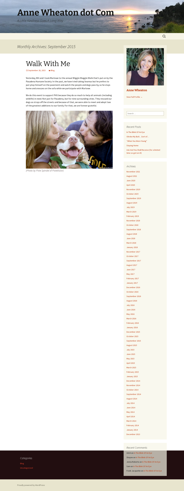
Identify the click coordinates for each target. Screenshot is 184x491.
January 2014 (132, 430)
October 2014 (132, 389)
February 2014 (132, 425)
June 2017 (130, 269)
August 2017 (131, 265)
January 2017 (132, 283)
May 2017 (130, 274)
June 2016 (130, 309)
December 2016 (133, 287)
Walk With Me (48, 64)
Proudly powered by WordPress (31, 485)
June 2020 (130, 180)
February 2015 (132, 372)
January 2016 (132, 327)
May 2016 (130, 314)
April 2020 (130, 185)
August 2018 (131, 234)
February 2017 (132, 278)
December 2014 (133, 381)
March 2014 (131, 421)
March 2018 (131, 243)
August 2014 (131, 398)
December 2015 (133, 332)
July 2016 (130, 305)
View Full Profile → (134, 97)
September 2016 (133, 296)
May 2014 (130, 412)
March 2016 (131, 318)
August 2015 (131, 345)
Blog (53, 70)
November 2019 (133, 189)
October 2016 (132, 292)
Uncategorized (26, 468)
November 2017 (133, 251)
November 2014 (133, 385)
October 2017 (132, 256)
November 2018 (133, 220)
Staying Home (132, 145)
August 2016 (131, 300)
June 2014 (130, 407)
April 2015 (130, 363)
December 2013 (133, 434)
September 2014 (133, 394)
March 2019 (131, 211)
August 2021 (131, 176)
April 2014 (130, 416)
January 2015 (132, 376)
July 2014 (130, 403)
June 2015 (130, 354)
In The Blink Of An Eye (135, 132)
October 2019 (132, 194)
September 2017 (133, 260)
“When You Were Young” (136, 141)
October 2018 (132, 225)
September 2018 (133, 229)
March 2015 (131, 367)
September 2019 (133, 198)
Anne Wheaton (136, 90)
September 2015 (133, 340)
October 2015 (132, 336)
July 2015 (130, 349)
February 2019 (132, 216)
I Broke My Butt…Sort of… (137, 136)
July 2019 (130, 207)
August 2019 (131, 202)
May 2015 (130, 358)
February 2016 (132, 323)
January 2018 (132, 247)
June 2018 (130, 238)
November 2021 (133, 171)
